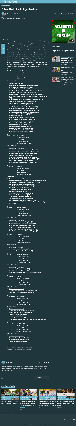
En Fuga (68, 54)
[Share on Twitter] (61, 14)
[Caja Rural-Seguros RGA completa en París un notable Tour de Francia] (10, 394)
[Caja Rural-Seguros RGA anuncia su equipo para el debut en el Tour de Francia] (66, 394)
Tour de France (6, 5)
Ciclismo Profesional (56, 54)
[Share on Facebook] (59, 14)
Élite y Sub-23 (63, 54)
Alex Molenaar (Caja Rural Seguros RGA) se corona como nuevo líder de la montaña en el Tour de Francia (47, 403)
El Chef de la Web (55, 424)
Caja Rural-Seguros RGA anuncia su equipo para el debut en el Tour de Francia (65, 403)
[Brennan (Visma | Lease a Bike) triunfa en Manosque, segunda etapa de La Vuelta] (56, 79)
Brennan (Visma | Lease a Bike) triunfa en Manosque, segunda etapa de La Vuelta (67, 79)
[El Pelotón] (11, 1)
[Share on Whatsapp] (63, 14)
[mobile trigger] (2, 1)
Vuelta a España (64, 64)
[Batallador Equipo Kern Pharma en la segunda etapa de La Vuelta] (56, 69)
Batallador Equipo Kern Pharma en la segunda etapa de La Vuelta (67, 69)
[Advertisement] (63, 98)
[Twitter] (44, 362)
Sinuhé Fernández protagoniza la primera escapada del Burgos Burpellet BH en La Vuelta (67, 58)
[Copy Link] (66, 14)
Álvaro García (9, 13)
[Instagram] (46, 362)
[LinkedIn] (48, 362)
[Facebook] (42, 362)
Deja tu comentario (42, 377)
